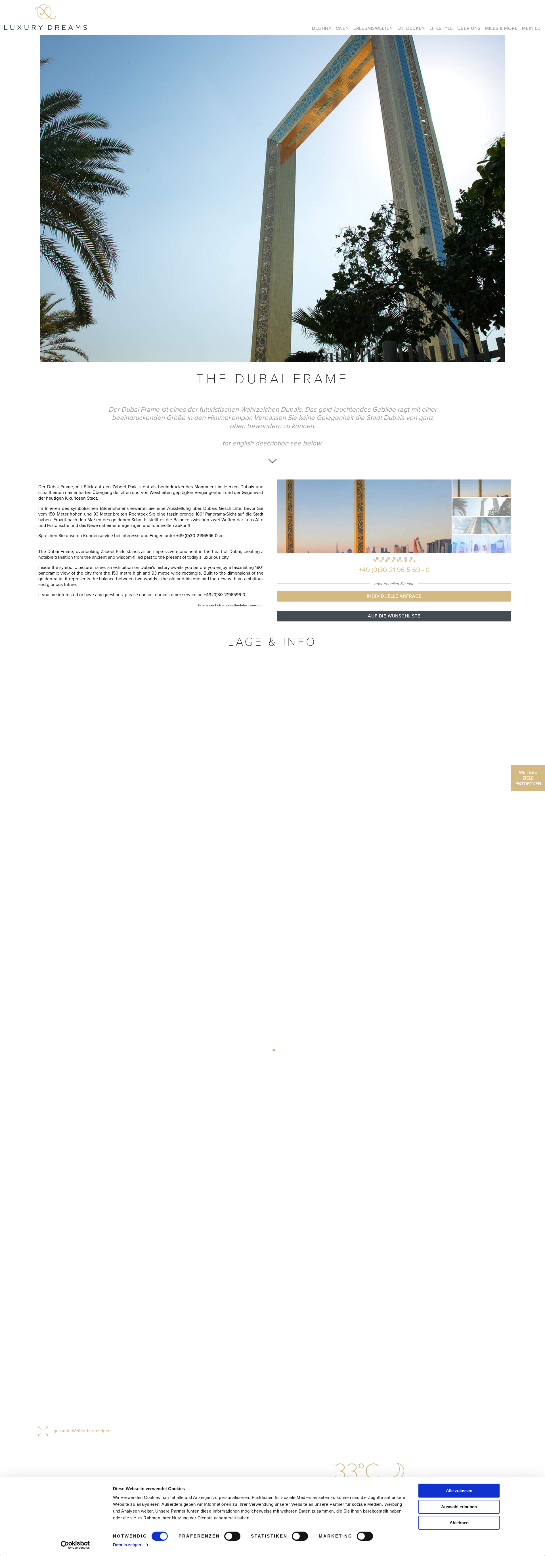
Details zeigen (127, 1544)
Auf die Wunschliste (394, 616)
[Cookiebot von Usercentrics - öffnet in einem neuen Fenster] (75, 1545)
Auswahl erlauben (459, 1506)
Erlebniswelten (373, 28)
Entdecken (411, 28)
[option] (272, 198)
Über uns (468, 28)
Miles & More (501, 28)
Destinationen (330, 28)
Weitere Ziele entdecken (528, 778)
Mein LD (531, 28)
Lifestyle (441, 28)
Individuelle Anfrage (394, 596)
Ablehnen (459, 1522)
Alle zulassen (459, 1490)
